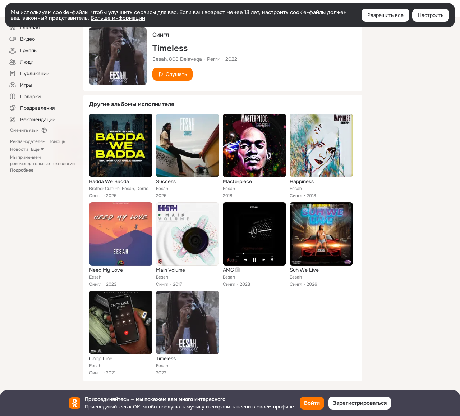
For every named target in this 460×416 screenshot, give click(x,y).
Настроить (430, 15)
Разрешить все (385, 15)
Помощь (56, 141)
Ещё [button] (35, 149)
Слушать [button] (176, 74)
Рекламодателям (27, 141)
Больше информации (118, 18)
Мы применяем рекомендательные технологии (42, 163)
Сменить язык (24, 130)
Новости (19, 149)
